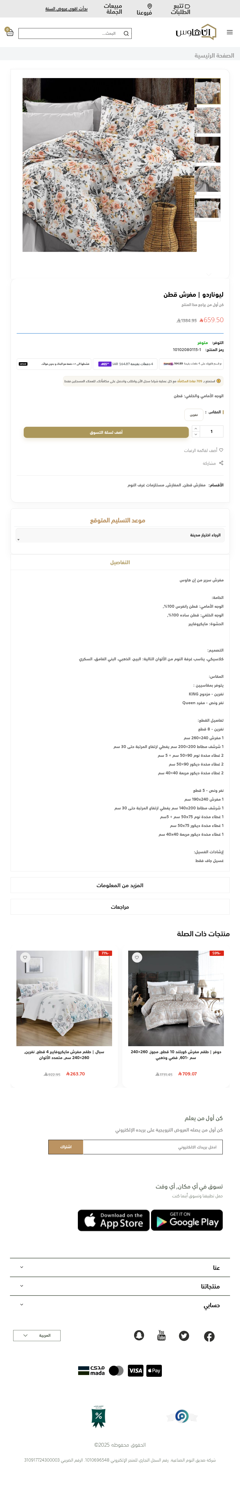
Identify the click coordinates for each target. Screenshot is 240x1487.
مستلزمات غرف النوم (146, 484)
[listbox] (192, 415)
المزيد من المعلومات (120, 885)
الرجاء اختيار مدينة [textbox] (205, 535)
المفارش (174, 484)
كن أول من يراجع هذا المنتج (202, 305)
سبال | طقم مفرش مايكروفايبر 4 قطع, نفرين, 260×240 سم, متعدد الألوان (64, 1055)
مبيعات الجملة (113, 8)
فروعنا (144, 10)
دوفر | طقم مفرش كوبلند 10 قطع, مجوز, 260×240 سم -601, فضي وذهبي (176, 1055)
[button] (207, 91)
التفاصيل (120, 562)
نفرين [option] (194, 415)
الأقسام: (216, 484)
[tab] (120, 562)
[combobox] (68, 33)
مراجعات (120, 906)
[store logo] (191, 32)
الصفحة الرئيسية (214, 55)
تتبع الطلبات (180, 8)
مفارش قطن (194, 484)
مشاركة (209, 463)
